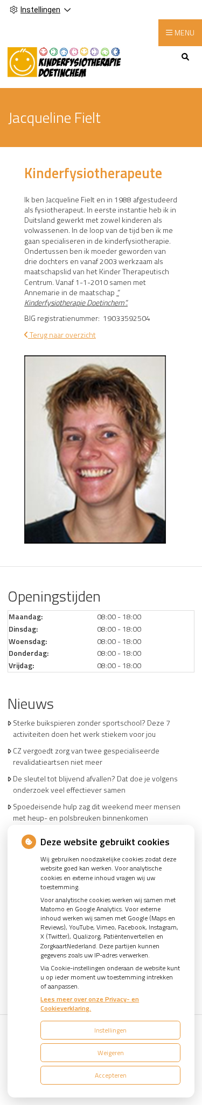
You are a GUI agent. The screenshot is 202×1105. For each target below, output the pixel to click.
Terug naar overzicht (62, 334)
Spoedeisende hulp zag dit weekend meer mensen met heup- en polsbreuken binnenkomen (96, 812)
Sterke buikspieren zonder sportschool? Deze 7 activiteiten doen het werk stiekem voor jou (91, 728)
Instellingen (110, 1030)
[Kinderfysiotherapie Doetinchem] (64, 61)
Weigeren (110, 1053)
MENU (184, 32)
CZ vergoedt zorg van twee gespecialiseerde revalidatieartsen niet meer (86, 756)
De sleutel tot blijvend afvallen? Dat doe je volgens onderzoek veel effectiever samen (95, 784)
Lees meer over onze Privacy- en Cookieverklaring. (89, 1003)
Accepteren (111, 1075)
